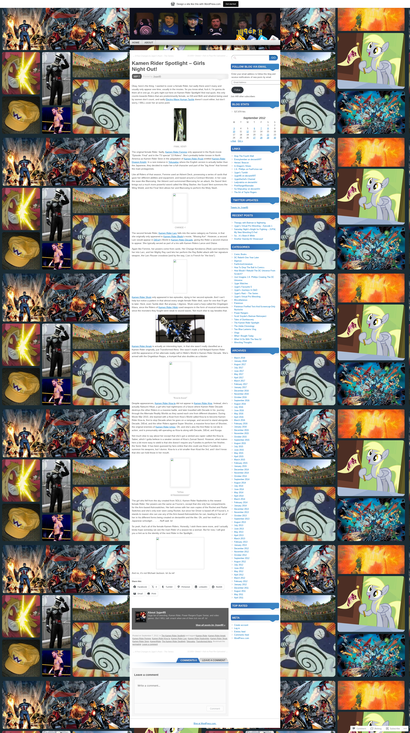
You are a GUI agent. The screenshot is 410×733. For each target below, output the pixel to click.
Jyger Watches (241, 283)
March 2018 (239, 358)
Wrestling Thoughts (243, 342)
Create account (241, 625)
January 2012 (240, 584)
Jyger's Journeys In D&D (245, 290)
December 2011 (241, 588)
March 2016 (239, 420)
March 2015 (239, 459)
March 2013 (239, 538)
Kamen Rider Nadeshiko (198, 638)
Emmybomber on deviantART (248, 159)
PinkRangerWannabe (244, 185)
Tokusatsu (173, 162)
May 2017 (238, 374)
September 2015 (241, 440)
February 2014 (240, 502)
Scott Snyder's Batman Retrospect (250, 316)
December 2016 (241, 391)
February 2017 (240, 384)
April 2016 (238, 417)
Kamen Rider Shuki (141, 297)
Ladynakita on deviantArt (245, 182)
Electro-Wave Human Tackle (180, 99)
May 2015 (238, 453)
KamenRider (155, 641)
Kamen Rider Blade (173, 236)
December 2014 (241, 469)
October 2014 (240, 476)
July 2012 (238, 565)
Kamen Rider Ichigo (166, 427)
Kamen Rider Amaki (142, 346)
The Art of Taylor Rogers (245, 192)
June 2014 (239, 489)
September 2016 (241, 400)
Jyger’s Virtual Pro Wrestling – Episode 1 (253, 226)
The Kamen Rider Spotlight (173, 636)
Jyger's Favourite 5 (243, 287)
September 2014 (241, 479)
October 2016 (240, 397)
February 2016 (240, 423)
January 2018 (240, 361)
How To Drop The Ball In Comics (249, 267)
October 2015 (240, 437)
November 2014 (241, 473)
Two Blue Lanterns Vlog (245, 329)
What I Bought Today (244, 336)
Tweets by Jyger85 (239, 207)
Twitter (262, 38)
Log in (237, 628)
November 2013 (241, 512)
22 (268, 135)
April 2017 (238, 377)
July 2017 (238, 367)
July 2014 (238, 486)
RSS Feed (240, 38)
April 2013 (238, 535)
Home (135, 42)
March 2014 (239, 499)
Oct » (240, 141)
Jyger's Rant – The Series (246, 293)
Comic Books (240, 254)
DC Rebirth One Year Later (246, 257)
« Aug (233, 141)
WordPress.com (241, 638)
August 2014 (240, 483)
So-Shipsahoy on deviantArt (247, 189)
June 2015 (239, 450)
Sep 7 (137, 76)
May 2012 (238, 571)
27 (254, 138)
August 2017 (240, 364)
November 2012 (241, 551)
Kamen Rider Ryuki (193, 158)
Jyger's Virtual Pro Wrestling (247, 296)
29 (268, 138)
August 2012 (240, 561)
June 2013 (239, 529)
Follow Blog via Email (249, 66)
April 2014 (238, 496)
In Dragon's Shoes (242, 166)
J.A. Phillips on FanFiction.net (248, 169)
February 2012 (240, 581)
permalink (136, 644)
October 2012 (240, 555)
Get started (231, 4)
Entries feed (239, 631)
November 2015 (241, 433)
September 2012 (241, 558)
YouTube (273, 38)
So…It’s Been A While (244, 236)
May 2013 (238, 532)
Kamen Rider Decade (182, 240)
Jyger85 (157, 76)
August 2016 (240, 404)
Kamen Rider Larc (168, 233)
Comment (215, 708)
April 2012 (238, 575)
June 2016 (239, 410)
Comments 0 (188, 660)
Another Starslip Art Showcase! (248, 239)
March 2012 (239, 578)
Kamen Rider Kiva (203, 403)
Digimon (238, 261)
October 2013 (240, 515)
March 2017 (239, 381)
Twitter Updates (245, 200)
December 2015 (241, 430)
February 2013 (240, 542)
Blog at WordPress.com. (205, 723)
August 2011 (240, 591)
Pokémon (238, 303)
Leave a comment (150, 644)
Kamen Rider (201, 636)
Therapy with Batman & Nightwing (250, 223)
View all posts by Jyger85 (210, 625)
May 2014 (238, 492)
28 (261, 138)
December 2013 (241, 509)
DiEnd (157, 240)
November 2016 (241, 394)
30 (275, 138)
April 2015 (238, 456)
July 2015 (238, 446)
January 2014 (240, 505)
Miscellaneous (240, 300)
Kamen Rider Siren (140, 641)
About (148, 42)
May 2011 (238, 594)
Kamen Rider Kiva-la (165, 403)
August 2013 (240, 522)
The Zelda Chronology (244, 326)
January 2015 (240, 466)
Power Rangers (241, 313)
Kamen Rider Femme (176, 152)
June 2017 (239, 371)
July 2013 (238, 525)
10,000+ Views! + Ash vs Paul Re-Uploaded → (207, 56)
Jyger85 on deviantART (245, 176)
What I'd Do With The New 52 (247, 339)
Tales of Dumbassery (244, 319)
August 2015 (240, 443)
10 (234, 131)
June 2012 (239, 568)
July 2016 (238, 407)
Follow (237, 90)
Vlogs (236, 332)
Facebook (251, 38)
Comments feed (241, 635)
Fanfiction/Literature (243, 264)
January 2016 (240, 427)
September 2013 (241, 519)
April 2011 (238, 597)
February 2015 (240, 463)
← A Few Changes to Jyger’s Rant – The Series (153, 56)
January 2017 (240, 387)
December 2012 (241, 548)
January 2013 (240, 545)
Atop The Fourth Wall (244, 156)
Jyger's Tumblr (241, 172)
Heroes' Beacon (241, 162)
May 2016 (238, 413)
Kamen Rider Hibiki (168, 307)
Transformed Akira (204, 641)
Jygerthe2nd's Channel (244, 179)
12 (247, 131)
